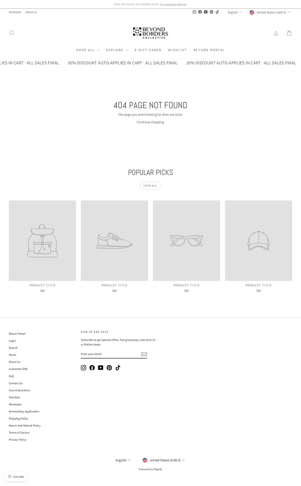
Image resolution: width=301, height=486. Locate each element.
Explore (115, 50)
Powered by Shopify (150, 469)
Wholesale (15, 404)
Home (12, 355)
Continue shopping (150, 122)
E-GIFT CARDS (148, 50)
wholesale (15, 12)
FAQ (11, 376)
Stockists (14, 397)
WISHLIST (177, 50)
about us (31, 12)
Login (12, 341)
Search (13, 348)
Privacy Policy (17, 439)
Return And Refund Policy (25, 425)
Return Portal (209, 50)
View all (150, 185)
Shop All (86, 50)
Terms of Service (19, 432)
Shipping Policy (18, 418)
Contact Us (15, 383)
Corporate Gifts (18, 369)
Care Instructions (19, 390)
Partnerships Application (24, 411)
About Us (14, 362)
